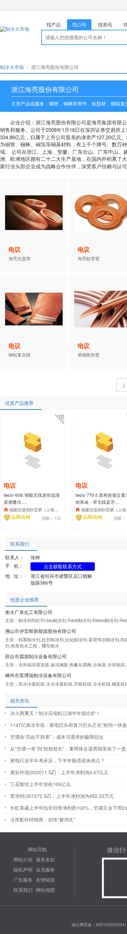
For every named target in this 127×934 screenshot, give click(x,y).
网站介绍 (23, 859)
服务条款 (45, 859)
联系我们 (23, 889)
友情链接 (45, 879)
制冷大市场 (12, 67)
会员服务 (45, 869)
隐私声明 (23, 869)
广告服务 (23, 879)
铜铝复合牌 (19, 355)
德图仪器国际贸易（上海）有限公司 (42, 509)
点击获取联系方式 (63, 566)
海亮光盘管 (19, 258)
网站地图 (45, 889)
